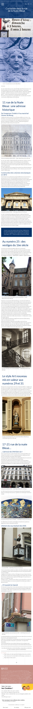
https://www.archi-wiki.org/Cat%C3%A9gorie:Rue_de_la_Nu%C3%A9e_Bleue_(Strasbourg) (18, 654)
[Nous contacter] (28, 3)
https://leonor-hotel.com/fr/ (10, 657)
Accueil (4, 83)
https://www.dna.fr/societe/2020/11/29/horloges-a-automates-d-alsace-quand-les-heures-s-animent (18, 655)
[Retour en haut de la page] (16, 663)
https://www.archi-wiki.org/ (24, 158)
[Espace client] (31, 3)
